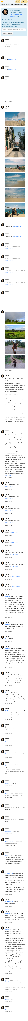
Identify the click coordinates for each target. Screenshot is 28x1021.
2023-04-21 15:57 (8, 922)
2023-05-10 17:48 (8, 800)
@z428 (7, 638)
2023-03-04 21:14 (8, 1011)
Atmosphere (13, 4)
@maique (7, 981)
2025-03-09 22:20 (8, 306)
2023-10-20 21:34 (8, 733)
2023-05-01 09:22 (8, 833)
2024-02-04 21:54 (8, 719)
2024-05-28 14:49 (8, 703)
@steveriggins (9, 873)
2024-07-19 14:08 (8, 667)
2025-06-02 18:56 (8, 229)
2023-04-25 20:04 (8, 894)
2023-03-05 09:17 (8, 1001)
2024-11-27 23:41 (8, 513)
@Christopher (9, 831)
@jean (6, 765)
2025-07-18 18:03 (8, 101)
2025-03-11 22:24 (8, 275)
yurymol (7, 39)
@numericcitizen (9, 841)
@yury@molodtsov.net (15, 14)
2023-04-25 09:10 (8, 906)
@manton (7, 596)
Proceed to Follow (7, 33)
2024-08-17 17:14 (8, 641)
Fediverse (8, 4)
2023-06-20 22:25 (8, 776)
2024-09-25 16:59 (8, 631)
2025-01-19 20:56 (8, 426)
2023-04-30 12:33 (8, 848)
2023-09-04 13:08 (8, 757)
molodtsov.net (13, 16)
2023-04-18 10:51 (8, 992)
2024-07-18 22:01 (8, 685)
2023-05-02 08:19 (8, 824)
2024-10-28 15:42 (8, 557)
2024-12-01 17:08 (8, 489)
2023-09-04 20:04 (8, 745)
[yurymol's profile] (2, 40)
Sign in (17, 1)
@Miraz (7, 783)
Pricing (25, 4)
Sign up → (24, 1)
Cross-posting (19, 4)
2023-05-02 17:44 (8, 812)
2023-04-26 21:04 (8, 866)
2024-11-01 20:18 (8, 535)
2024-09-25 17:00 (8, 617)
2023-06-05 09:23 (8, 786)
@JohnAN (7, 999)
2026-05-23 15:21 (8, 52)
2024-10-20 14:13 (8, 579)
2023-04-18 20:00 (8, 973)
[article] (14, 46)
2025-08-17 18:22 (8, 62)
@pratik (7, 929)
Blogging (3, 4)
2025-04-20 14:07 (8, 251)
